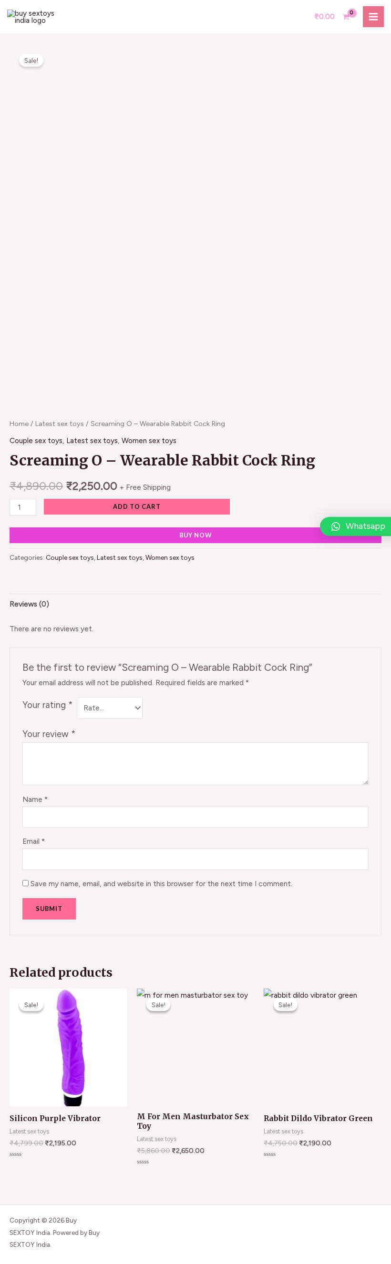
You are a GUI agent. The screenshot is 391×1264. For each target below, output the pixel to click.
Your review (48, 733)
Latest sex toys (59, 423)
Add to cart (137, 506)
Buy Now (195, 535)
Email (33, 841)
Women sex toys (149, 440)
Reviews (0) (29, 603)
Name (35, 799)
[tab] (29, 604)
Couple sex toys (36, 440)
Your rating (47, 704)
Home (19, 423)
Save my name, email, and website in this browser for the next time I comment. (161, 883)
